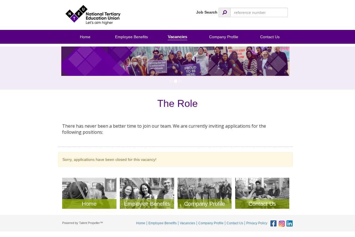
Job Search (206, 12)
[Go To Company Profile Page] (205, 193)
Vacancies (177, 36)
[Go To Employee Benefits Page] (147, 193)
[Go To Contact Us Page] (262, 193)
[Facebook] (273, 223)
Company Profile (223, 37)
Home (85, 37)
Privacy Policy (256, 223)
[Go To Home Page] (89, 193)
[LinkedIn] (289, 223)
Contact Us (270, 37)
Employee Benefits (131, 37)
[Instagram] (281, 223)
